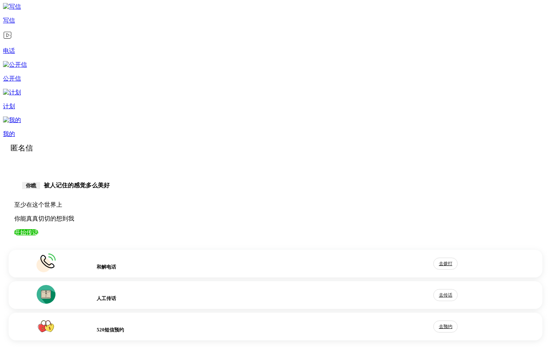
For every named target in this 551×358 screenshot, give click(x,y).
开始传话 (26, 232)
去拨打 (445, 263)
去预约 (445, 326)
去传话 (445, 295)
